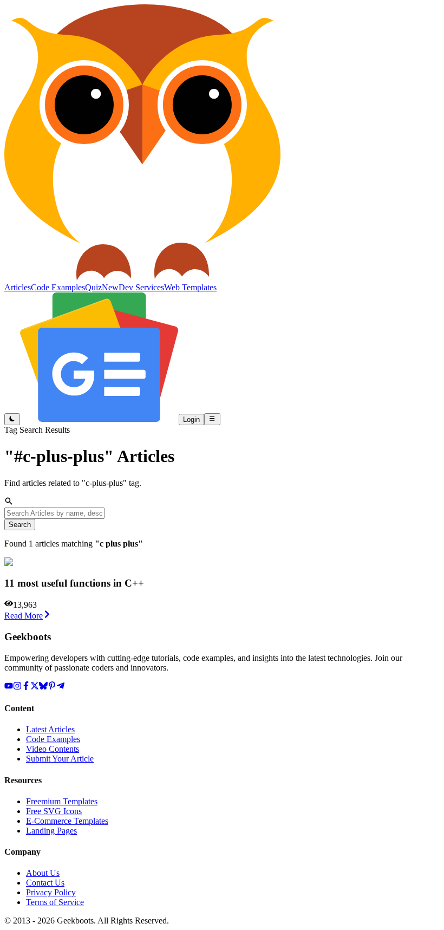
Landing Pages (51, 830)
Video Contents (52, 748)
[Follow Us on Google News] (99, 419)
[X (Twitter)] (34, 687)
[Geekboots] (142, 277)
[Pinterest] (52, 687)
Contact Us (45, 882)
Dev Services (141, 287)
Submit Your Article (60, 758)
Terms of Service (55, 902)
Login (191, 419)
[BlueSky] (43, 687)
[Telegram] (60, 687)
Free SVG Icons (54, 811)
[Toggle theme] (12, 419)
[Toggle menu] (212, 419)
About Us (43, 872)
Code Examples (53, 739)
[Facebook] (26, 687)
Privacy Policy (51, 892)
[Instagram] (17, 687)
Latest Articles (50, 729)
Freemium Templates (61, 801)
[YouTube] (8, 687)
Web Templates (190, 287)
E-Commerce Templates (67, 820)
